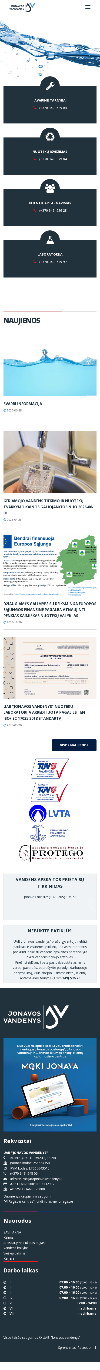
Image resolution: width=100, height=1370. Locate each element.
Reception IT (87, 1347)
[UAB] (50, 668)
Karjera (8, 1258)
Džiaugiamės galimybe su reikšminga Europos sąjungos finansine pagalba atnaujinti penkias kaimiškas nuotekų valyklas (49, 609)
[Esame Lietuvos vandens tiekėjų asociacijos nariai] (50, 813)
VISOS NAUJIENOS (74, 745)
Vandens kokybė (15, 1248)
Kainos (8, 1237)
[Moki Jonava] (50, 1081)
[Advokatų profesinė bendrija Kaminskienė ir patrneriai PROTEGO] (50, 853)
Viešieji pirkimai (14, 1253)
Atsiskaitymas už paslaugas (24, 1242)
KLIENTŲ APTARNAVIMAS (50, 203)
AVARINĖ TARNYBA (50, 100)
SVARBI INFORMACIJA (22, 403)
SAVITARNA (12, 1232)
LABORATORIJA (50, 254)
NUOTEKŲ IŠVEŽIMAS (50, 151)
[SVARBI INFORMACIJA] (50, 365)
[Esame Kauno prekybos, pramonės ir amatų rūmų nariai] (50, 833)
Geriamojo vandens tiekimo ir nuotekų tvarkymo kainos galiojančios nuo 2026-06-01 (48, 506)
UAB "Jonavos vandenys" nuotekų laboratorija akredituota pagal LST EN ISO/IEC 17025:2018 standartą (44, 712)
